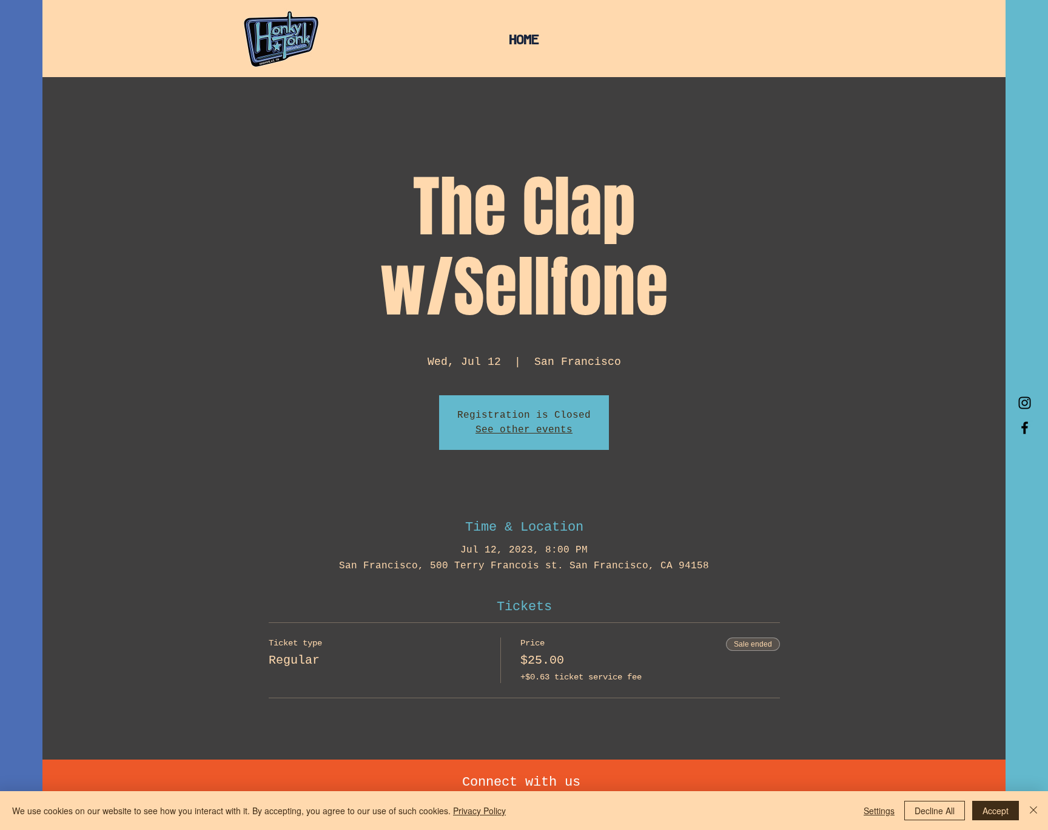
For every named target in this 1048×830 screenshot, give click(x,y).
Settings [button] (879, 810)
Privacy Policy (479, 810)
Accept (995, 810)
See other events (524, 429)
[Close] (1033, 810)
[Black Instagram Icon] (1024, 403)
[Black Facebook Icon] (1024, 428)
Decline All (935, 810)
